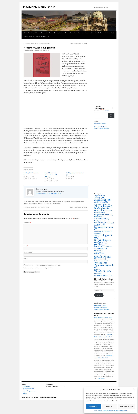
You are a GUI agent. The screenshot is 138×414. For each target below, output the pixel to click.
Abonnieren (99, 295)
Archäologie (74, 201)
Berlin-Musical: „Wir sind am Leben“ (103, 317)
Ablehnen (109, 406)
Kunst (99, 224)
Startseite (26, 33)
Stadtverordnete (98, 261)
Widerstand (97, 273)
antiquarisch (67, 201)
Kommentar (27, 222)
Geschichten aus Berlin (38, 7)
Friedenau (99, 216)
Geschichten (35, 33)
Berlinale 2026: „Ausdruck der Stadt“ (103, 337)
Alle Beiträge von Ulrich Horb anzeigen (48, 193)
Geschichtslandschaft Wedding (79, 43)
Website (26, 259)
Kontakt (25, 393)
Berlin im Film (72, 33)
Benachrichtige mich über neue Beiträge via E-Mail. (39, 268)
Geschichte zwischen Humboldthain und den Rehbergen (51, 175)
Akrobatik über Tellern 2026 (101, 358)
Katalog (97, 221)
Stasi (106, 261)
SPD (99, 252)
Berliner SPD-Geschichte (48, 33)
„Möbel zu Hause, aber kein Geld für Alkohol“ (37, 43)
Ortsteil (108, 240)
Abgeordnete (99, 196)
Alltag (99, 197)
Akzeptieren (93, 406)
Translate (106, 110)
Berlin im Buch (61, 33)
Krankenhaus (99, 223)
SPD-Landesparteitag (100, 255)
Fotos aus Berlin (110, 33)
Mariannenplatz (100, 231)
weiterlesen (110, 334)
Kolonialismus (106, 221)
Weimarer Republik (103, 266)
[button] (134, 389)
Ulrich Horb (46, 50)
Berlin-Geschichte (43, 201)
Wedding (51, 201)
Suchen (111, 115)
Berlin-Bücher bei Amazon (100, 126)
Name (26, 246)
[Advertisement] (56, 110)
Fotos (109, 214)
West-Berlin (102, 271)
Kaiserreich (101, 218)
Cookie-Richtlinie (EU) (42, 37)
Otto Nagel (100, 244)
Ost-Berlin (100, 242)
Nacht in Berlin (99, 33)
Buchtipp (101, 208)
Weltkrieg (97, 269)
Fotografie (99, 214)
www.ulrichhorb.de (29, 37)
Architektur (101, 202)
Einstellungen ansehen (126, 406)
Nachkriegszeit (103, 236)
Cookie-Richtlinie (98, 410)
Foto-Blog (25, 390)
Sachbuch (81, 201)
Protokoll (109, 246)
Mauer (109, 231)
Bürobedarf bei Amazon (100, 123)
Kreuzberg (109, 223)
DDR (98, 210)
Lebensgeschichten (103, 228)
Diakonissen (107, 211)
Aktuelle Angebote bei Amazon (101, 128)
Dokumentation (99, 212)
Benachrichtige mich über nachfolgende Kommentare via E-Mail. (43, 265)
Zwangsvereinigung (103, 275)
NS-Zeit (100, 239)
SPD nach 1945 (102, 256)
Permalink (58, 203)
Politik (99, 246)
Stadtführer (100, 259)
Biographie (103, 206)
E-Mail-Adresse (28, 252)
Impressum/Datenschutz (109, 410)
